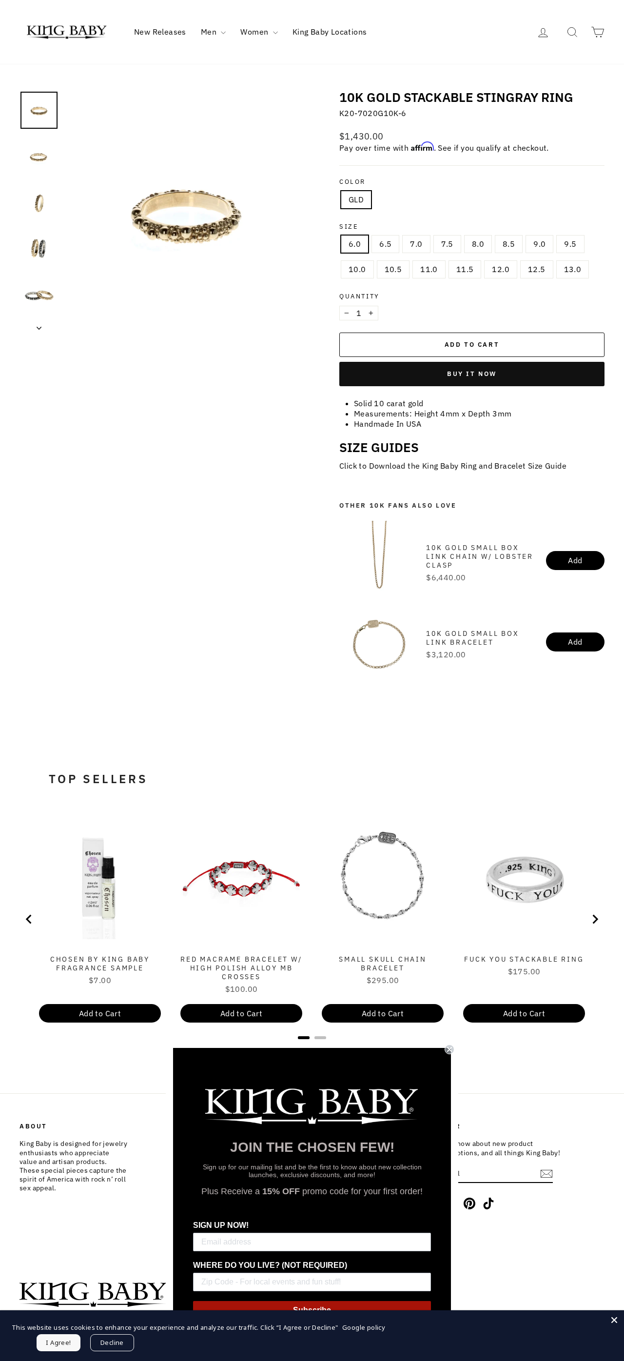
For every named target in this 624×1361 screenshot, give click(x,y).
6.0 (355, 244)
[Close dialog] (449, 1049)
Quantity (359, 296)
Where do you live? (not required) (270, 1265)
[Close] (614, 1320)
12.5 (537, 269)
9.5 (570, 244)
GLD (356, 199)
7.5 (447, 244)
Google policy (363, 1327)
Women (255, 32)
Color (352, 182)
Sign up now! (221, 1225)
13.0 (573, 269)
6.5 (385, 244)
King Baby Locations (329, 32)
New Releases (160, 32)
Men (210, 32)
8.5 (509, 244)
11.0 (429, 269)
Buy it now (472, 374)
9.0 (539, 244)
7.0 (416, 244)
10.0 (357, 269)
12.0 (500, 269)
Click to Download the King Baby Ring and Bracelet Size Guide (452, 466)
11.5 (465, 269)
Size (348, 227)
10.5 (393, 269)
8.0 (478, 244)
